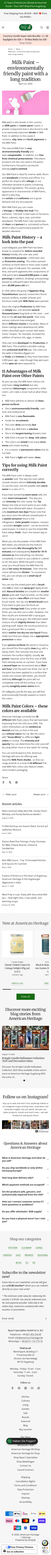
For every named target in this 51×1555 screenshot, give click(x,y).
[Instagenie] (42, 1132)
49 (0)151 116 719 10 (32, 1341)
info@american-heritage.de (29, 1337)
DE (34, 1262)
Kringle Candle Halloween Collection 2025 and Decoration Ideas (23, 1060)
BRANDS (29, 1255)
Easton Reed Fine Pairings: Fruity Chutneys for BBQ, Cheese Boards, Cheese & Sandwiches (24, 845)
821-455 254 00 (33, 1334)
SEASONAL (42, 1255)
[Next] (45, 1125)
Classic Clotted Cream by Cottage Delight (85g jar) (17, 966)
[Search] (42, 27)
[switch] (45, 1551)
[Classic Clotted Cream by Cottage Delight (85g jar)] (17, 944)
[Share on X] (10, 782)
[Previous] (6, 1125)
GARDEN (7, 1255)
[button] (24, 1080)
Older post (11, 794)
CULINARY (26, 1247)
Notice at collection (13, 1551)
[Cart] (48, 27)
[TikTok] (39, 1388)
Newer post (39, 794)
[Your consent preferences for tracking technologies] (4, 1550)
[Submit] (46, 1319)
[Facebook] (13, 1388)
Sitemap (26, 1537)
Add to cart (17, 983)
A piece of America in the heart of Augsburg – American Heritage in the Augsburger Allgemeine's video (25, 879)
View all (25, 996)
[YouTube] (32, 1388)
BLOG (18, 1262)
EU (27, 1262)
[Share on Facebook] (3, 782)
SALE (18, 1255)
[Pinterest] (26, 1388)
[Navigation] (3, 27)
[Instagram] (19, 1388)
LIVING (39, 1247)
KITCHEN (12, 1247)
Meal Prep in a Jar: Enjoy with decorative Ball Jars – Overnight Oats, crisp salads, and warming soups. (24, 898)
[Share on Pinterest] (16, 782)
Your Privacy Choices (22, 1547)
